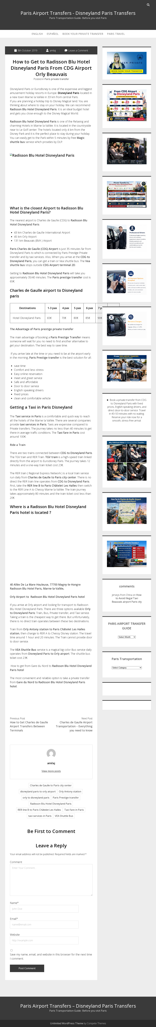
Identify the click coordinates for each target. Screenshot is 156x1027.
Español (53, 34)
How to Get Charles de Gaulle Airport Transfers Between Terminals (29, 726)
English (37, 34)
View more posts (51, 771)
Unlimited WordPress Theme (66, 1023)
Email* (14, 919)
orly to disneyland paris (36, 797)
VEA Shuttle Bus (64, 816)
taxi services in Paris (39, 816)
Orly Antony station (70, 791)
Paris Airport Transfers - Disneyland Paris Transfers (78, 13)
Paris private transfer (56, 79)
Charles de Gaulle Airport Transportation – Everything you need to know (74, 726)
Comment (16, 862)
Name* (14, 903)
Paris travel (116, 34)
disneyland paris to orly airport (38, 791)
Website (15, 934)
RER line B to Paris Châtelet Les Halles (39, 809)
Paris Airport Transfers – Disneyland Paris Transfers (78, 1006)
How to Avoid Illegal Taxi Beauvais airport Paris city (127, 598)
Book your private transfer (82, 34)
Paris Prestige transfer (66, 797)
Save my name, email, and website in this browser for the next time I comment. (51, 956)
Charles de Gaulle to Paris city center (51, 785)
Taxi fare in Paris (74, 809)
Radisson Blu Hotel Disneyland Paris (50, 803)
